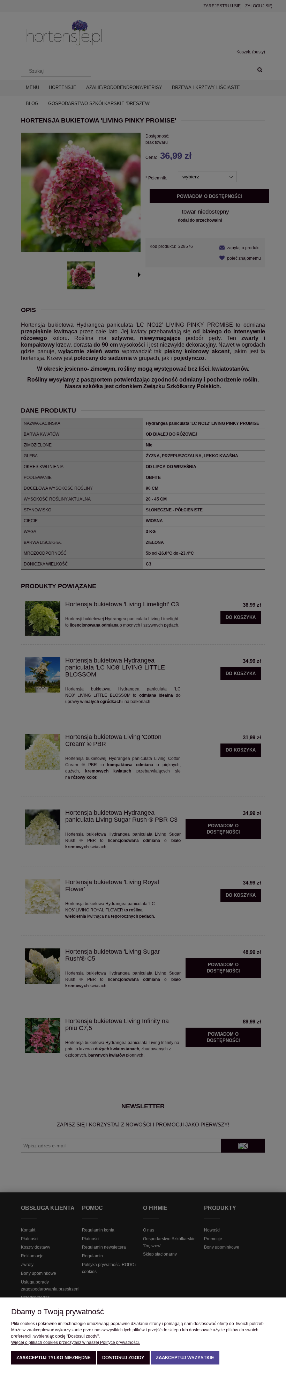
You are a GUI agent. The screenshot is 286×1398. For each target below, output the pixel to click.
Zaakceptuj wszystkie (185, 1357)
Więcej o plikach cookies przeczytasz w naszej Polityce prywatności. (75, 1342)
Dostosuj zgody (123, 1357)
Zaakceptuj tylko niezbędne (53, 1357)
